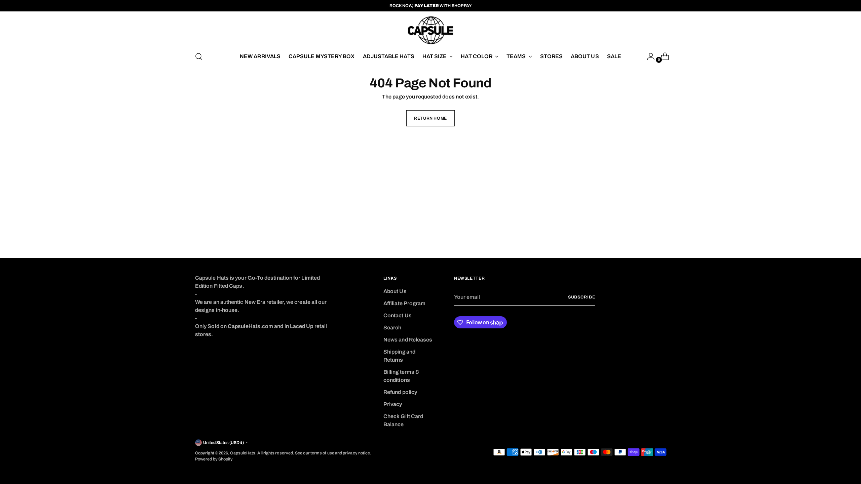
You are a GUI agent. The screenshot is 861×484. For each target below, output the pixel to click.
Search (392, 327)
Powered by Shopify (214, 459)
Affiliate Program (404, 303)
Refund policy (400, 392)
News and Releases (407, 339)
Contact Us (397, 315)
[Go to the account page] (648, 56)
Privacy (392, 404)
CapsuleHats (242, 453)
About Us (395, 291)
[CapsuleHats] (430, 30)
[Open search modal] (198, 56)
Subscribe (581, 297)
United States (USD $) (223, 442)
